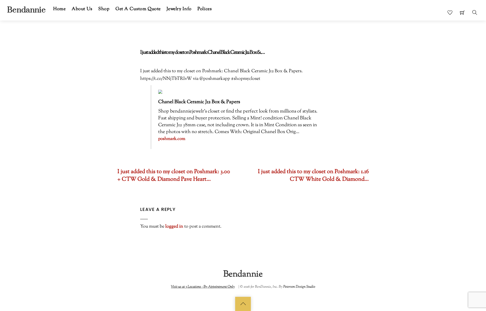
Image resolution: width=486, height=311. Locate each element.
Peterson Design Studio (299, 286)
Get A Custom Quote (138, 9)
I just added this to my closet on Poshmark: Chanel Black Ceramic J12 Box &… (202, 52)
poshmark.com (171, 139)
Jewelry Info (179, 9)
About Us (82, 9)
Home (59, 9)
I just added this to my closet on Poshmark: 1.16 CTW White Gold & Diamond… (313, 176)
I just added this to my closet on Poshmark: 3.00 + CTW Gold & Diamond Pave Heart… (173, 176)
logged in (174, 226)
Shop (103, 9)
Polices (204, 9)
